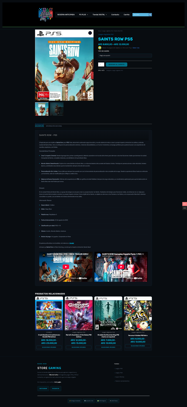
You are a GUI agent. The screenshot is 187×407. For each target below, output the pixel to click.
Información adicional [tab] (54, 126)
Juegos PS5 (119, 368)
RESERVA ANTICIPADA (66, 15)
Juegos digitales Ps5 (107, 31)
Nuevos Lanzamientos (122, 381)
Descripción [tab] (39, 126)
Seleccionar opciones (49, 347)
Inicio (99, 31)
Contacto (115, 15)
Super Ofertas (119, 377)
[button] (87, 15)
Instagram (43, 388)
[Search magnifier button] (150, 14)
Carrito (127, 15)
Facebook (55, 388)
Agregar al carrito (117, 64)
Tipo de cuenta (103, 51)
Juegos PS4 (119, 373)
